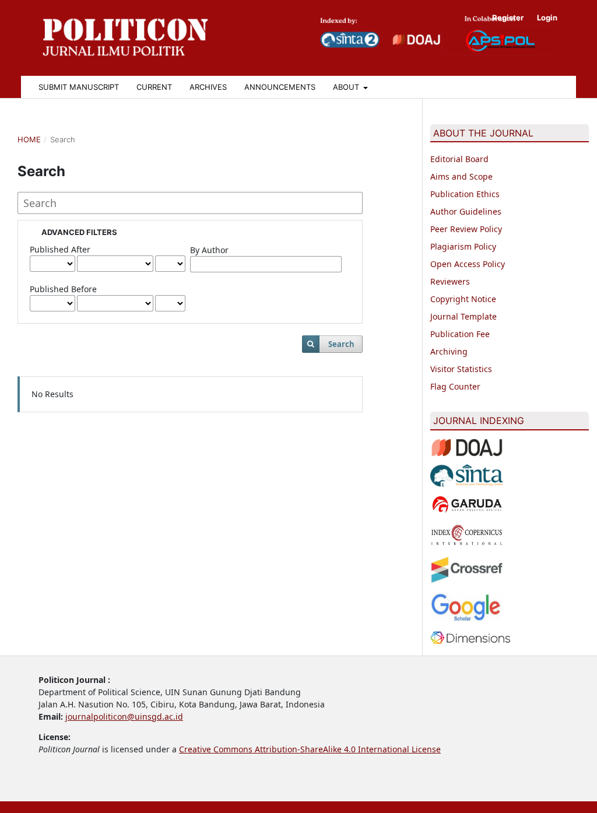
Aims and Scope (461, 176)
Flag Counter (455, 386)
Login (547, 17)
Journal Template (463, 316)
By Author (209, 249)
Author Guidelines (465, 211)
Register (508, 17)
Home (29, 139)
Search (341, 344)
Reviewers (450, 281)
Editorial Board (459, 158)
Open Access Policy (467, 263)
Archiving (449, 351)
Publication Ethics (465, 193)
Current (154, 87)
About (347, 87)
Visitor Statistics (461, 368)
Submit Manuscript (78, 87)
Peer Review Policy (466, 228)
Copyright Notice (463, 298)
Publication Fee (460, 333)
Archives (208, 87)
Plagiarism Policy (463, 246)
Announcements (279, 87)
